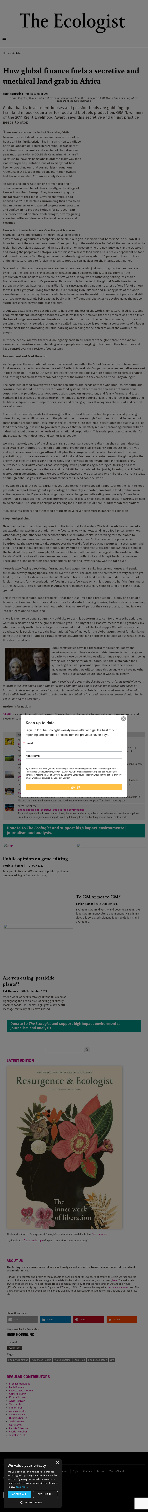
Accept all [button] (19, 1494)
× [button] (57, 1462)
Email (29, 743)
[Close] (123, 718)
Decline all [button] (45, 1494)
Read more (21, 1486)
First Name (33, 755)
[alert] (33, 1483)
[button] (33, 1502)
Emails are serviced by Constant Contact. (51, 777)
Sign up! (74, 787)
